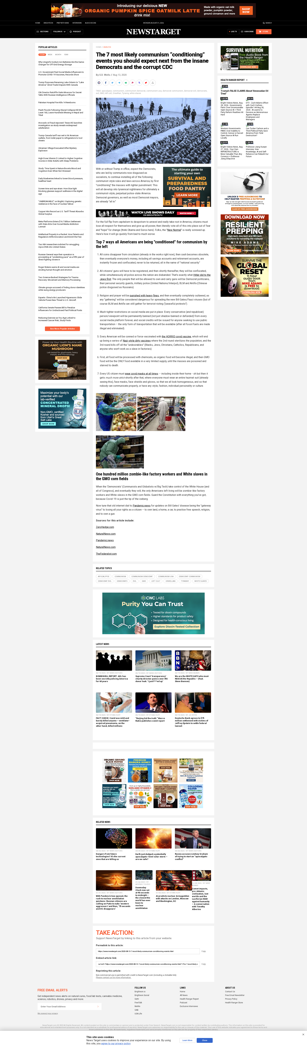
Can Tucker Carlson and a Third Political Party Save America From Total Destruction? (257, 132)
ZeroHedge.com (105, 527)
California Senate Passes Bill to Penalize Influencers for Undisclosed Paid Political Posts (60, 308)
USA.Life (138, 1014)
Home (37, 23)
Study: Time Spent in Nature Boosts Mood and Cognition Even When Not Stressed (59, 169)
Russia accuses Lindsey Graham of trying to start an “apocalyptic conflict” (191, 856)
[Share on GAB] (126, 83)
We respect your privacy (48, 1013)
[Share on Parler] (133, 83)
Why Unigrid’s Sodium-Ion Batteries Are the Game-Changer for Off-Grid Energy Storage (61, 63)
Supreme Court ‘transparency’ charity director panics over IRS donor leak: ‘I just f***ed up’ (151, 679)
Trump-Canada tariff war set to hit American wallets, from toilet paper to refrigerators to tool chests (60, 138)
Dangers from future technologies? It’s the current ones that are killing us (110, 856)
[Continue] (98, 1006)
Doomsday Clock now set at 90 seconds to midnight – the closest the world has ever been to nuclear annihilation (142, 897)
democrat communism (173, 91)
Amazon (107, 47)
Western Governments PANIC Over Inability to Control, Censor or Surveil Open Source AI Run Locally (232, 133)
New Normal (174, 230)
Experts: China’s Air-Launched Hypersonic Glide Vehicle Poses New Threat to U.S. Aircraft (60, 298)
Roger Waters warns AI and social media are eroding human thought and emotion (58, 268)
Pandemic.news (141, 505)
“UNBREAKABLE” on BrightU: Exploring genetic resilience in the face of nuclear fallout (59, 202)
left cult (108, 93)
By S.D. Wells (103, 74)
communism (118, 91)
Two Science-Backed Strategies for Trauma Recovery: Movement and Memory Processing (59, 278)
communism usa (154, 91)
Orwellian (117, 93)
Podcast (183, 1003)
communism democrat (135, 91)
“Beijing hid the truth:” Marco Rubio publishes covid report (150, 719)
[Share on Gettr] (146, 83)
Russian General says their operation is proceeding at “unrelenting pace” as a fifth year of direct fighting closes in (61, 257)
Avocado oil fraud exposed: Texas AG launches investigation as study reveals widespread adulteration (60, 125)
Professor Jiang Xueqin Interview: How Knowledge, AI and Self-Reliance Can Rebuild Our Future (257, 152)
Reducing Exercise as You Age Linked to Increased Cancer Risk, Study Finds (56, 319)
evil (97, 93)
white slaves (135, 93)
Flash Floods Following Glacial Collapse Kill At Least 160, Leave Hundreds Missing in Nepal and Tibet (60, 112)
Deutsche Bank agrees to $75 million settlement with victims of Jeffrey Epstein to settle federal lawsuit (191, 722)
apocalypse (107, 91)
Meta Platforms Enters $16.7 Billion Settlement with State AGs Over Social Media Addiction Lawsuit (59, 224)
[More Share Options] (153, 83)
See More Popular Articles (62, 329)
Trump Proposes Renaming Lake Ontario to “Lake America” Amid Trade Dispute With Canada (61, 83)
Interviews (77, 23)
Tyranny (125, 93)
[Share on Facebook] (106, 83)
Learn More (187, 1040)
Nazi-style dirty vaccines (137, 340)
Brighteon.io (140, 991)
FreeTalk (138, 1003)
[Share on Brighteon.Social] (99, 83)
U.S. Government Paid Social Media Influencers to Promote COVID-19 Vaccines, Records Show (61, 73)
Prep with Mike (63, 23)
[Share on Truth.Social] (139, 83)
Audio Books (90, 23)
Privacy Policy (231, 999)
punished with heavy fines (144, 295)
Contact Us (230, 991)
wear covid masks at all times (141, 373)
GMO (102, 93)
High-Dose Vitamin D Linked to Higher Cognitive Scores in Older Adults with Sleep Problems (60, 159)
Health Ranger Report (233, 80)
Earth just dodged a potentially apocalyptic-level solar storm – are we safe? (151, 856)
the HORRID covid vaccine (176, 336)
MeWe (137, 1006)
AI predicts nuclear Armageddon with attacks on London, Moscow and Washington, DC (172, 898)
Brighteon (48, 23)
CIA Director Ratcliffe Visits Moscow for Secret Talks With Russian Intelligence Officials (60, 93)
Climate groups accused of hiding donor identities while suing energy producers (61, 288)
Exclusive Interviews (189, 1006)
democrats (202, 91)
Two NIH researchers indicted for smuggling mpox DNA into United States (58, 245)
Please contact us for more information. (113, 977)
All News (184, 995)
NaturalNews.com (106, 533)
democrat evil (190, 91)
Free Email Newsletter (234, 995)
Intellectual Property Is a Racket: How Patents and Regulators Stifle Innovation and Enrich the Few (61, 235)
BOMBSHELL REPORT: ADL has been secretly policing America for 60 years (112, 679)
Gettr (137, 999)
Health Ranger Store (234, 1003)
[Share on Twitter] (112, 83)
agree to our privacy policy (115, 1043)
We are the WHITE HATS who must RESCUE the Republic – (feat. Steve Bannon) (192, 679)
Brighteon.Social (142, 995)
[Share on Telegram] (119, 83)
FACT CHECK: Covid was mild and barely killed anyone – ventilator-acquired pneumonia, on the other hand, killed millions (113, 722)
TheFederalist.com (106, 553)
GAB (136, 1010)
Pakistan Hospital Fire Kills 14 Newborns (56, 102)
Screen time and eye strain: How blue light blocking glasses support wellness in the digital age (60, 191)
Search (269, 23)
